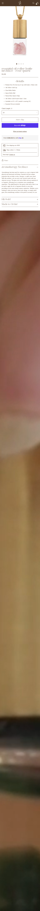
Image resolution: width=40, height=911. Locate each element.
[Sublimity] (20, 3)
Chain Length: (7, 108)
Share (6, 160)
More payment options (20, 131)
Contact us (12, 154)
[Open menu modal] (3, 3)
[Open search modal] (33, 3)
